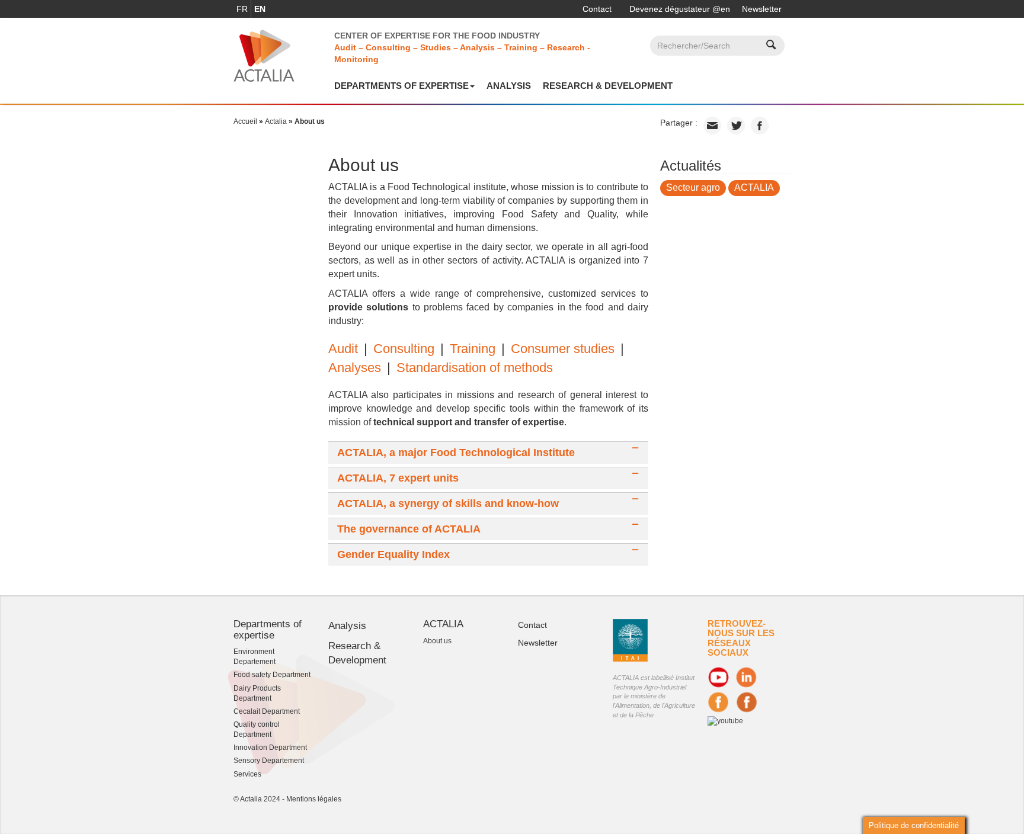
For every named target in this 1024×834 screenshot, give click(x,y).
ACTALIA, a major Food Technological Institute (456, 453)
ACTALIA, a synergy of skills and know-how (448, 504)
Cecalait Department (266, 711)
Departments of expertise (401, 86)
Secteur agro (693, 187)
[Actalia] (264, 55)
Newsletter (762, 9)
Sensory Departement (268, 760)
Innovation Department (270, 747)
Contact (597, 9)
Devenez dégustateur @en (679, 9)
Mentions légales (313, 799)
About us (437, 641)
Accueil (245, 121)
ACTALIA (754, 187)
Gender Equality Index (393, 555)
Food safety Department (272, 675)
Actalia (276, 121)
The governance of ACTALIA (409, 529)
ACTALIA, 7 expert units (398, 478)
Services (247, 774)
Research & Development (608, 86)
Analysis (509, 86)
